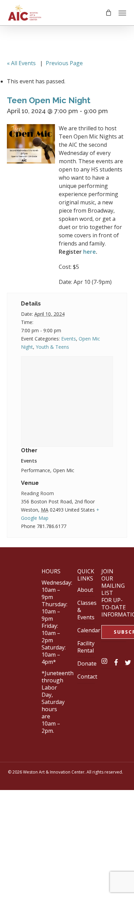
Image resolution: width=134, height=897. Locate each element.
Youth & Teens (52, 347)
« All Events (21, 63)
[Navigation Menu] (122, 12)
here (89, 251)
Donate (87, 663)
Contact (87, 676)
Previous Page (64, 63)
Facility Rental (85, 646)
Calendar (88, 630)
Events (68, 338)
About (85, 590)
